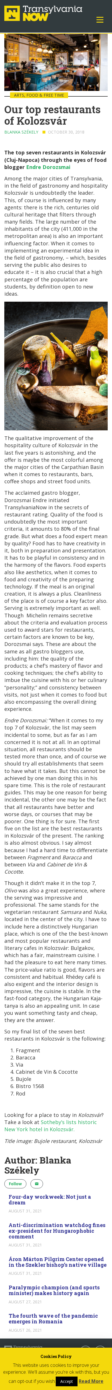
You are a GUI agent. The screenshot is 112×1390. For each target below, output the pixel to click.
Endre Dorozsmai (48, 167)
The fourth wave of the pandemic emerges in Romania (53, 1318)
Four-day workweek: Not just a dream (50, 1199)
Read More (91, 1381)
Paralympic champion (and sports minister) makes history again (54, 1290)
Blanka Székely (21, 132)
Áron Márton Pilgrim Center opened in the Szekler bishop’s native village (58, 1262)
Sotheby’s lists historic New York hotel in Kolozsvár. (50, 1126)
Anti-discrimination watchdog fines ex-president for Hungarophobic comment (57, 1231)
